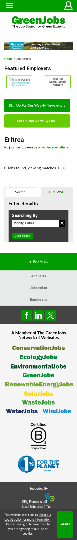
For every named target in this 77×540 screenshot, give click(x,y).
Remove (62, 223)
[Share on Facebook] (26, 315)
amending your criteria (53, 147)
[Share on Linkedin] (38, 315)
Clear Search (22, 236)
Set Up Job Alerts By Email (37, 121)
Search (20, 192)
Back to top (40, 261)
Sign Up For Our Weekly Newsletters (37, 105)
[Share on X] (50, 315)
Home (8, 59)
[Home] (38, 22)
